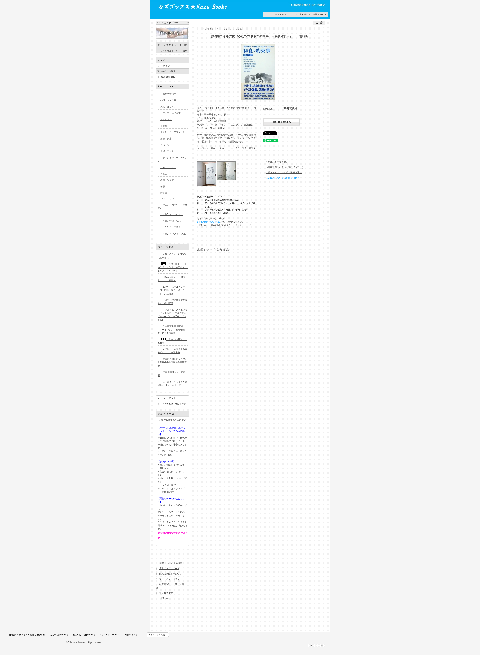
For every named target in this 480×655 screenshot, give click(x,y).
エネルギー (166, 119)
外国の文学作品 (168, 100)
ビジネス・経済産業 (170, 113)
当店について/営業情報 (170, 563)
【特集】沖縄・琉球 (170, 221)
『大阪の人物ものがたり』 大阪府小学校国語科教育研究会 (174, 362)
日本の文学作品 (168, 94)
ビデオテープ (167, 199)
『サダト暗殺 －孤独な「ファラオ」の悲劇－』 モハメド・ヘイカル (173, 267)
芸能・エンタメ (168, 167)
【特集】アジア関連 (170, 227)
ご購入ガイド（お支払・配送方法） (284, 172)
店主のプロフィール (169, 568)
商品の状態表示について (171, 573)
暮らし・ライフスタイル (172, 132)
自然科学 (164, 126)
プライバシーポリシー (170, 579)
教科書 (163, 193)
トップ (200, 29)
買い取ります (166, 593)
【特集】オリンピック (171, 214)
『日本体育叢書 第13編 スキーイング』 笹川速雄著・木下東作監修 (172, 329)
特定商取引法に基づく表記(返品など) (284, 167)
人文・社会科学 (168, 106)
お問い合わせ (166, 598)
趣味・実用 (166, 138)
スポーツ (164, 145)
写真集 (163, 174)
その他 (239, 29)
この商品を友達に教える (278, 162)
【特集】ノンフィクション (173, 233)
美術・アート (167, 151)
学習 (162, 186)
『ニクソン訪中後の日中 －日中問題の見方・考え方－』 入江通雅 (172, 290)
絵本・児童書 (167, 180)
